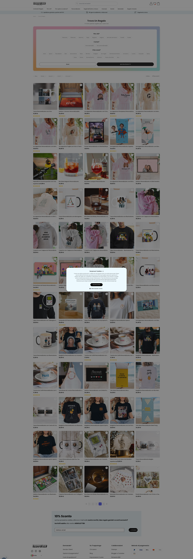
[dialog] (96, 279)
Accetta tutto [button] (96, 284)
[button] (96, 288)
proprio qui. (114, 281)
